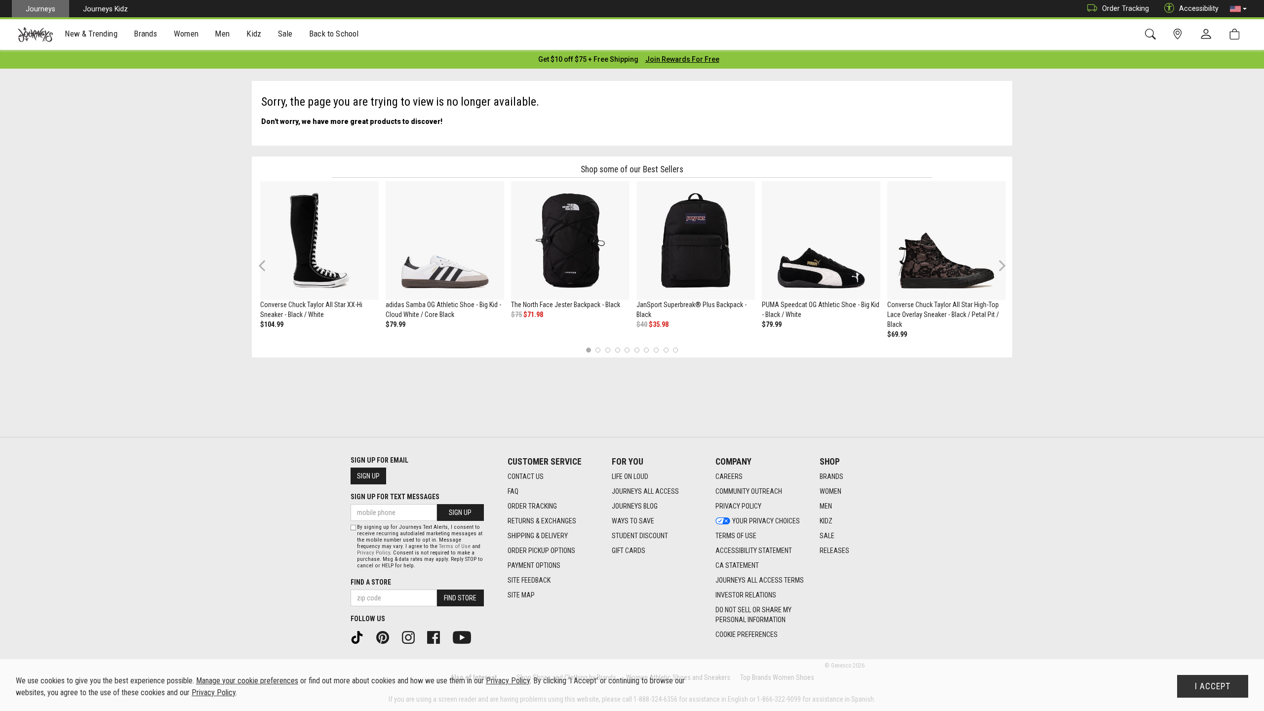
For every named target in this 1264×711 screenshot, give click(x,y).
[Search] (1152, 34)
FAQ (513, 491)
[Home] (35, 34)
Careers (729, 476)
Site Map (521, 595)
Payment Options (534, 565)
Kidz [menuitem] (254, 34)
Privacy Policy (738, 506)
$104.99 (271, 324)
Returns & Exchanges (542, 521)
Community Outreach (748, 491)
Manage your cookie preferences (247, 680)
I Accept (1212, 686)
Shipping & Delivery (538, 536)
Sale (827, 536)
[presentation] (91, 35)
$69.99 (897, 334)
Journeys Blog (635, 506)
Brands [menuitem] (145, 34)
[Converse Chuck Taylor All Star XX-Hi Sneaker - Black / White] (319, 240)
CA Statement (737, 565)
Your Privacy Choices (766, 521)
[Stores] (1179, 34)
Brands (831, 476)
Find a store (371, 582)
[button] (1238, 9)
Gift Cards (628, 550)
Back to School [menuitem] (333, 34)
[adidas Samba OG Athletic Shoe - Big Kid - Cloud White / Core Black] (445, 240)
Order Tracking (1125, 8)
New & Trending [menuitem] (91, 34)
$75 (516, 314)
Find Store (460, 598)
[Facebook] (437, 637)
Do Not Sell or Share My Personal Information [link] (753, 615)
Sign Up (368, 476)
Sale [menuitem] (285, 34)
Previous (268, 269)
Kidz (826, 521)
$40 (641, 324)
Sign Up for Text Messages (395, 497)
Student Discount (640, 536)
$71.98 (533, 314)
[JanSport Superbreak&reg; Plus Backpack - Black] (695, 240)
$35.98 (659, 324)
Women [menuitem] (186, 34)
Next (999, 265)
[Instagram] (412, 637)
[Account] (1208, 34)
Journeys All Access (645, 491)
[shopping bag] (1236, 34)
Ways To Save (633, 521)
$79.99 (395, 324)
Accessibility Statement (753, 550)
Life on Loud (630, 476)
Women (830, 491)
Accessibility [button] (1199, 8)
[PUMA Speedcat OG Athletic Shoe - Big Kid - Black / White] (821, 240)
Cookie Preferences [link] (746, 634)
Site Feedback (529, 580)
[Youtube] (465, 637)
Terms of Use (735, 536)
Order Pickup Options (541, 550)
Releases (834, 550)
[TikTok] (360, 637)
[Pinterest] (386, 637)
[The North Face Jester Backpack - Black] (570, 240)
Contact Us (526, 476)
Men (826, 506)
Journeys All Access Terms (759, 580)
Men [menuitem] (222, 34)
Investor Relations (745, 595)
